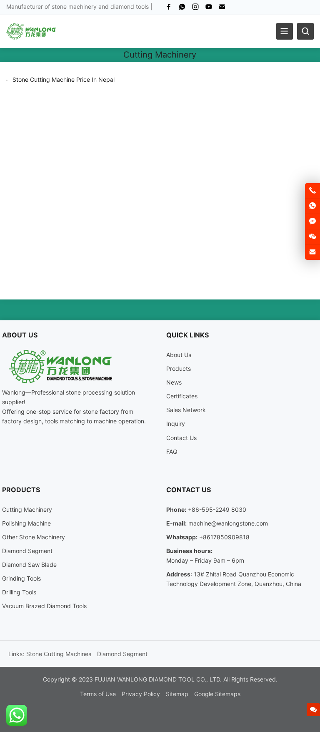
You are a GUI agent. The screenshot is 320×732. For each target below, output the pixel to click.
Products (178, 368)
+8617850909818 (224, 537)
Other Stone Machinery (33, 537)
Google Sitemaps (217, 693)
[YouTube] (209, 8)
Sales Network (186, 409)
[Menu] (284, 31)
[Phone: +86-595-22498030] (312, 190)
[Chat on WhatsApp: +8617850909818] (312, 206)
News (174, 382)
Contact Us (181, 437)
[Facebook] (169, 8)
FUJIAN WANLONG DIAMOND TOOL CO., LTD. (158, 679)
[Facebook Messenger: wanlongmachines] (312, 221)
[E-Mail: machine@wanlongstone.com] (312, 252)
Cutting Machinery (27, 509)
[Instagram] (195, 8)
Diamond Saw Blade (29, 564)
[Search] (305, 31)
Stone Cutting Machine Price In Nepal (63, 79)
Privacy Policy (141, 693)
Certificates (182, 396)
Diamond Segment (27, 550)
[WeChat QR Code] (312, 236)
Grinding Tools (21, 578)
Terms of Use (98, 693)
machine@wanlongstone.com (228, 523)
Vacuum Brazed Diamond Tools (44, 605)
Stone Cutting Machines (58, 653)
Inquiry (175, 423)
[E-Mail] (222, 8)
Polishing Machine (26, 523)
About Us (178, 354)
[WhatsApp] (182, 8)
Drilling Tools (19, 592)
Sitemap (177, 693)
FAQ (172, 451)
